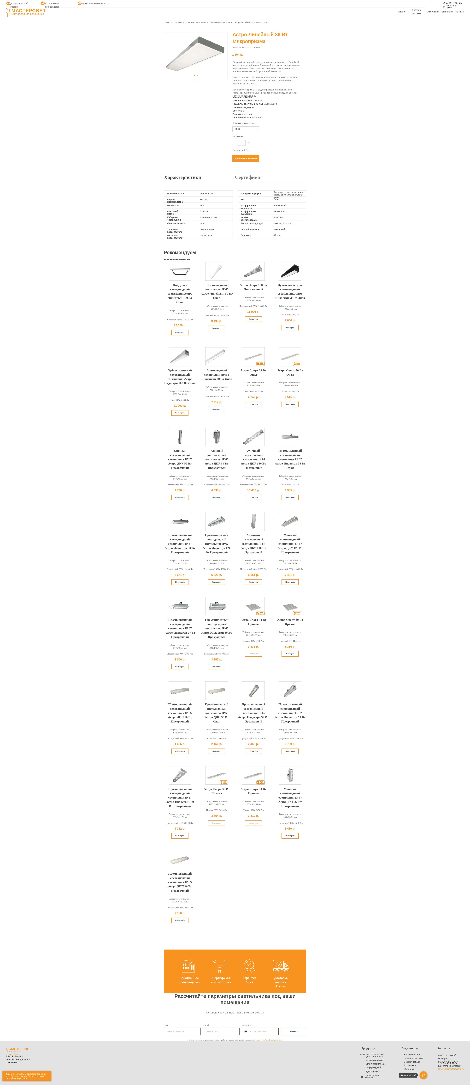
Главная (168, 22)
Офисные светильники (196, 22)
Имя (166, 1025)
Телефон (246, 1025)
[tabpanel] (235, 217)
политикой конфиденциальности (270, 1040)
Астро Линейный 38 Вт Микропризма (252, 22)
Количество (237, 136)
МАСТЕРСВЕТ (28, 10)
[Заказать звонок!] (423, 1075)
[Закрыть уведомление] (49, 1073)
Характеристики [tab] (182, 177)
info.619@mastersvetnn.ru (95, 3)
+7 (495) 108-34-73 (447, 1063)
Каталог (178, 22)
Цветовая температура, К (244, 123)
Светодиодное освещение (27, 13)
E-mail (206, 1025)
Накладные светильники (221, 22)
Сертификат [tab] (248, 177)
